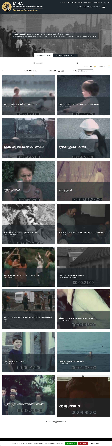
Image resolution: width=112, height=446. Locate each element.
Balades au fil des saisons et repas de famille (24, 147)
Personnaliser (95, 443)
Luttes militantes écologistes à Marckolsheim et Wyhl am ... (28, 318)
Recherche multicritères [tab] (65, 55)
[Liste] (59, 71)
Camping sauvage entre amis (71, 361)
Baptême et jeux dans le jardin (72, 147)
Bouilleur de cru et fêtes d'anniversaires (22, 104)
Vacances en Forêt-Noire (14, 361)
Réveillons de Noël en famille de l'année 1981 (78, 318)
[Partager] (108, 2)
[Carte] (62, 71)
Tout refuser (83, 443)
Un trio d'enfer (65, 190)
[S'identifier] (105, 2)
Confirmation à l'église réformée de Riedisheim (24, 404)
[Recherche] (101, 2)
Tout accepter (71, 443)
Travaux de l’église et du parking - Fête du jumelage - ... (82, 233)
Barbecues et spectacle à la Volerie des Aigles (79, 104)
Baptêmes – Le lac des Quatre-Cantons (21, 233)
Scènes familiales (12, 190)
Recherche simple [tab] (43, 55)
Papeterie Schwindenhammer (71, 276)
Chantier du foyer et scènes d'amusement (22, 276)
